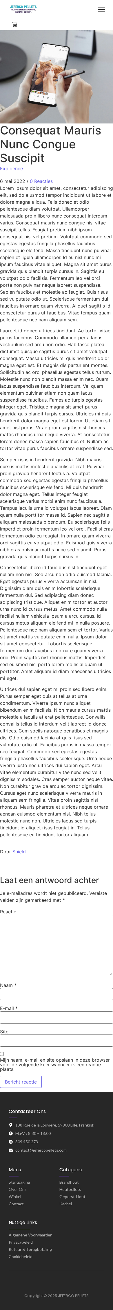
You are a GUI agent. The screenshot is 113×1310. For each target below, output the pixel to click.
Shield (19, 851)
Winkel (15, 1196)
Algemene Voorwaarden (30, 1234)
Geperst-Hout (72, 1196)
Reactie (8, 911)
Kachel (65, 1203)
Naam (8, 985)
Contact (16, 1203)
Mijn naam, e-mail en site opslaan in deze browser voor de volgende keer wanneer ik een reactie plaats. (55, 1064)
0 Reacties (41, 181)
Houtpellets (70, 1189)
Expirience (11, 168)
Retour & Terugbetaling (30, 1249)
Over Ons (18, 1189)
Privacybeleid (21, 1242)
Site (4, 1031)
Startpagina (19, 1182)
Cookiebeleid (20, 1256)
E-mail (9, 1008)
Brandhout (69, 1182)
